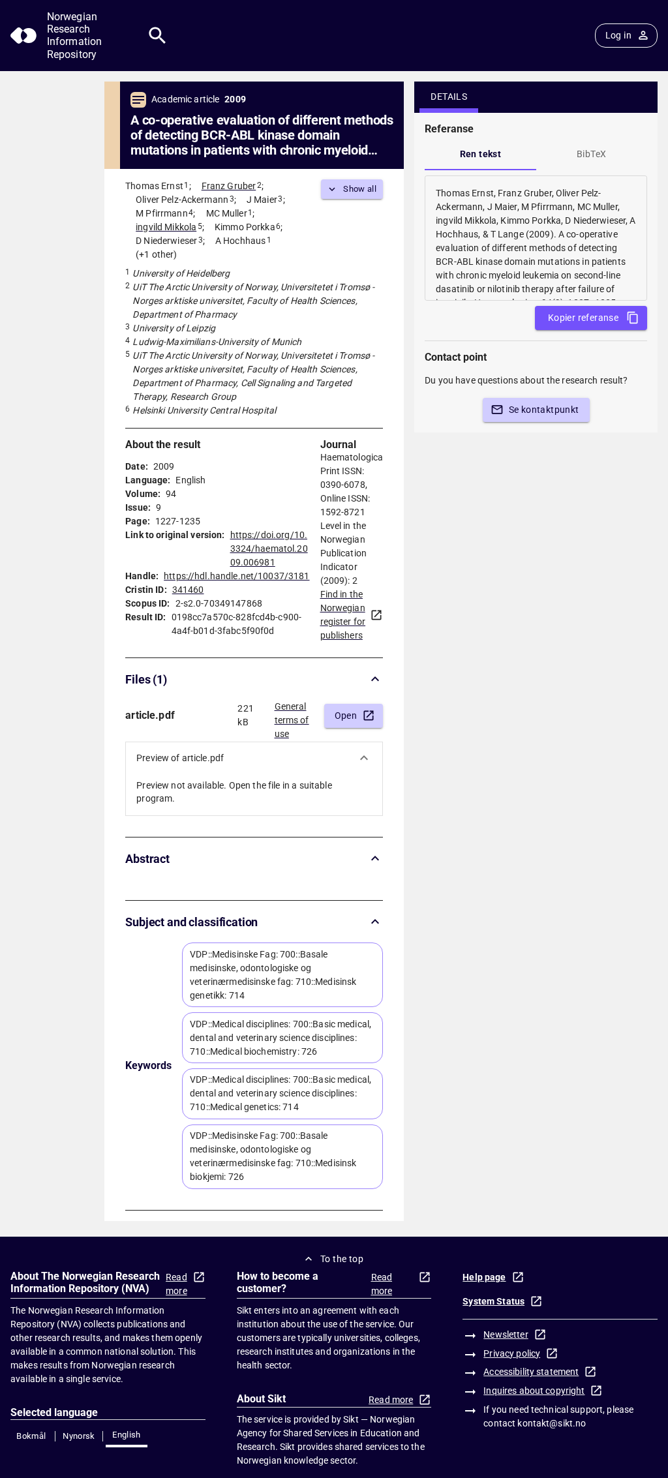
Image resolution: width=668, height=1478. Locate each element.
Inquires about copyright (533, 1390)
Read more (176, 1284)
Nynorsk (79, 1436)
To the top (341, 1259)
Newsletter (505, 1334)
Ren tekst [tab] (481, 154)
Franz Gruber (229, 186)
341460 (188, 589)
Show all (359, 189)
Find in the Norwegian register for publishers (343, 615)
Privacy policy (511, 1353)
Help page (484, 1277)
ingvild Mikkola (166, 227)
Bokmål (31, 1436)
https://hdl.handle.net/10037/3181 (236, 576)
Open (346, 715)
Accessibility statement (531, 1371)
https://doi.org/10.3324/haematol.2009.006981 (269, 548)
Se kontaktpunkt (544, 409)
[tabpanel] (536, 238)
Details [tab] (449, 96)
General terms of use (292, 716)
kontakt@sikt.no (551, 1423)
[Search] (157, 35)
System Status (493, 1301)
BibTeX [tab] (591, 154)
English (126, 1435)
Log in (618, 35)
